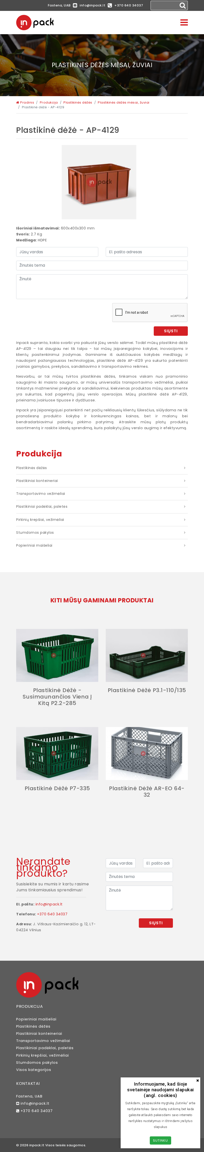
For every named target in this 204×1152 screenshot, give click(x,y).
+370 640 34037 (128, 5)
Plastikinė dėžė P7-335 (57, 788)
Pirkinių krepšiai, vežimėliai (40, 519)
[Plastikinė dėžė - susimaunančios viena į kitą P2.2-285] (57, 655)
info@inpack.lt (92, 5)
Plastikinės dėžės (31, 467)
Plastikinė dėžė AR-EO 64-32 (147, 792)
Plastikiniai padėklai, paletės (41, 506)
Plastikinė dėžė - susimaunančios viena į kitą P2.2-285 (57, 696)
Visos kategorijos (33, 1070)
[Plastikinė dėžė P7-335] (57, 753)
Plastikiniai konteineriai (37, 480)
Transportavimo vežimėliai (40, 493)
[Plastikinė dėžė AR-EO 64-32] (147, 753)
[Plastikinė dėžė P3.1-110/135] (147, 655)
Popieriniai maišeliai (34, 545)
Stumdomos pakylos (35, 532)
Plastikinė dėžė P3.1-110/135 (147, 690)
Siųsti (171, 331)
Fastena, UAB (59, 5)
